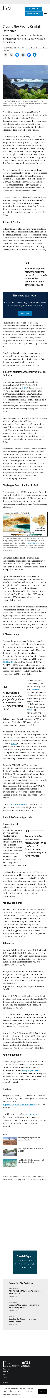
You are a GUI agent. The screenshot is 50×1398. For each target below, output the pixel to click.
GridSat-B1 (35, 689)
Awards (5, 1374)
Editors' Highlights (13, 1302)
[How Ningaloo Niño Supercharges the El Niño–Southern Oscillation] (10, 1163)
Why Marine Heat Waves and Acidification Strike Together (24, 1292)
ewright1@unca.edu (31, 1070)
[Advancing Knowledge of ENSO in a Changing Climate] (10, 1141)
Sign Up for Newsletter (34, 13)
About (6, 1369)
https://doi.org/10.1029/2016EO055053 (19, 1104)
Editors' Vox (11, 1316)
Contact (5, 1377)
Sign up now (25, 313)
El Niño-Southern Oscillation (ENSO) (31, 1176)
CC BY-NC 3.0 (32, 1114)
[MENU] (46, 13)
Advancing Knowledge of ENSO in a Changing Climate (29, 1139)
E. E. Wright (8, 48)
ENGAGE (5, 1372)
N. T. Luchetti (26, 48)
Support (33, 9)
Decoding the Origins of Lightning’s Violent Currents (22, 1320)
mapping (18, 1180)
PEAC (24, 388)
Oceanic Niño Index (33, 543)
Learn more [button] (15, 1394)
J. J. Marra (43, 48)
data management (15, 1176)
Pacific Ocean (25, 1180)
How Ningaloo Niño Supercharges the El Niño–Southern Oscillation (31, 1161)
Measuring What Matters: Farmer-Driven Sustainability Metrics (24, 1306)
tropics (44, 1180)
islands (43, 1176)
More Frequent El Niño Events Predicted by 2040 (31, 1150)
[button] (25, 305)
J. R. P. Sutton (16, 48)
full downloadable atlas (17, 804)
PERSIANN (8, 662)
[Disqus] (25, 1216)
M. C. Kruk (34, 48)
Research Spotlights (13, 1288)
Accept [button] (42, 1392)
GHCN (14, 743)
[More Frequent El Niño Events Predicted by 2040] (10, 1152)
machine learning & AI (9, 1180)
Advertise (5, 1383)
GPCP (30, 710)
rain (31, 1180)
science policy (37, 1180)
